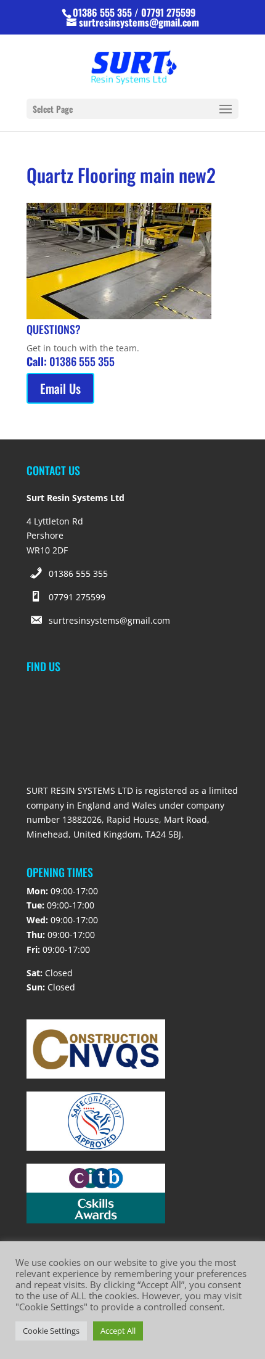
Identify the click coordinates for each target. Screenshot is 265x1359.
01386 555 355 (78, 573)
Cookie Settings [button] (51, 1330)
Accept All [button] (118, 1330)
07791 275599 (77, 597)
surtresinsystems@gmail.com (109, 620)
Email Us (60, 388)
